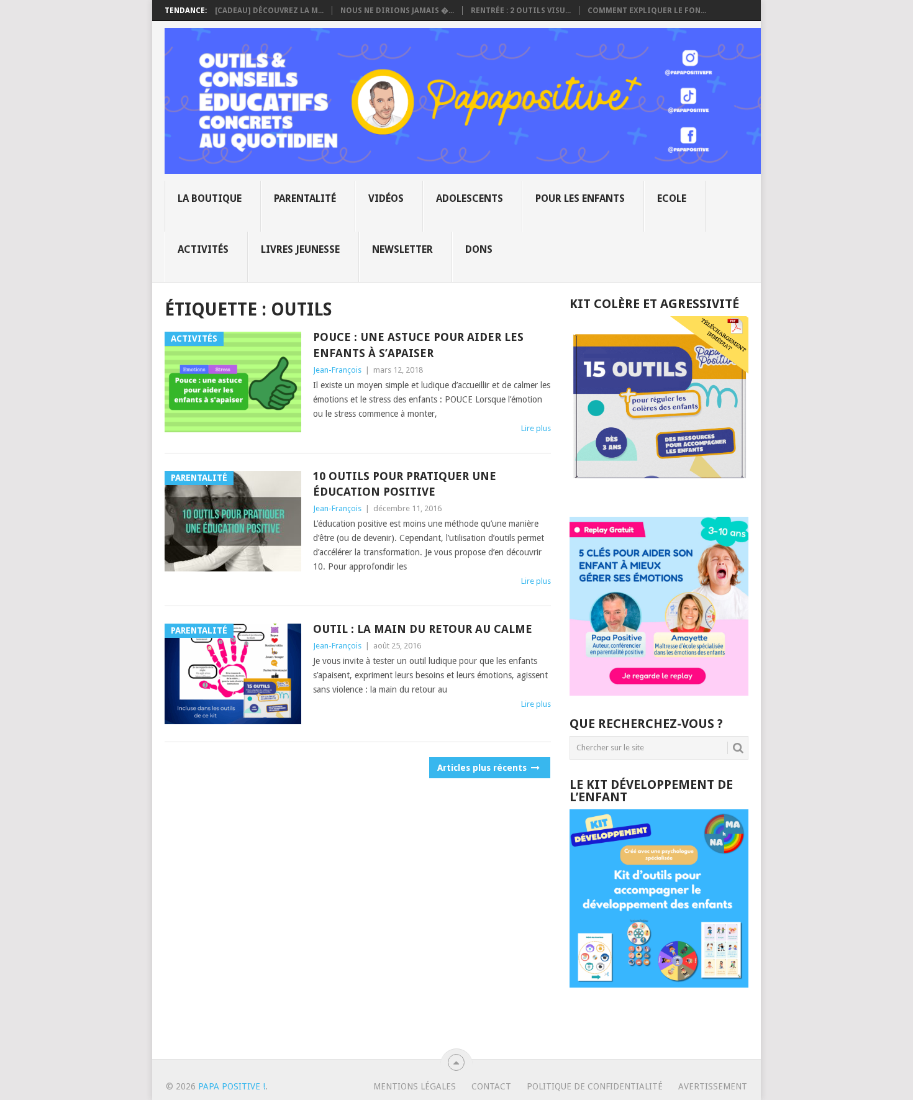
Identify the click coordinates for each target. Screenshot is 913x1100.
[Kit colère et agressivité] (659, 492)
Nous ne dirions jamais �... (397, 10)
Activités (203, 249)
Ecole (671, 198)
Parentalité (305, 198)
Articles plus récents (483, 768)
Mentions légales (414, 1086)
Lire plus (536, 428)
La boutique (210, 198)
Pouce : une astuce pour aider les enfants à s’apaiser (418, 344)
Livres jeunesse (300, 249)
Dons (479, 249)
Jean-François (337, 370)
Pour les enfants (580, 198)
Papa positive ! (231, 1086)
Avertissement (712, 1086)
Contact (491, 1086)
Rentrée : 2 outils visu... (521, 10)
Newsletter (402, 249)
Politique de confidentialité (595, 1086)
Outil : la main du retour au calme (422, 628)
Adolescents (469, 198)
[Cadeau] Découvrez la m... (269, 10)
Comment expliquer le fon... (647, 10)
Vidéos (386, 198)
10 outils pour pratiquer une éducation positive (404, 484)
